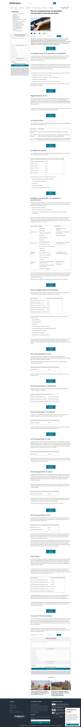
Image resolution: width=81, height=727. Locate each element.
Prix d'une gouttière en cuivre (17, 27)
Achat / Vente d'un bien (34, 712)
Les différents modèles (16, 18)
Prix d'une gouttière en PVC (17, 28)
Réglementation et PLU (16, 16)
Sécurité (40, 708)
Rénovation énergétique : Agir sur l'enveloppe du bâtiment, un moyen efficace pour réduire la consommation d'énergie (60, 693)
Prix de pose (15, 29)
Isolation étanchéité (34, 708)
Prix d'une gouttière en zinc (17, 26)
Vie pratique (28, 7)
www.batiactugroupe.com (32, 725)
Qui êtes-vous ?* (19, 60)
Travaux (16, 7)
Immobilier (22, 7)
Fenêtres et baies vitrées (35, 710)
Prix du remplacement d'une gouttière (19, 21)
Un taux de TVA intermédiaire (17, 30)
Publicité (11, 710)
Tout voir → (61, 716)
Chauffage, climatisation (34, 704)
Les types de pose (16, 17)
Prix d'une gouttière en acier (17, 22)
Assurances (46, 710)
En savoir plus (68, 722)
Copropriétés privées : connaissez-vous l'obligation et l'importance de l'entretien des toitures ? (40, 693)
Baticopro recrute (13, 705)
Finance (41, 710)
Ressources (44, 7)
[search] (54, 3)
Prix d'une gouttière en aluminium (18, 23)
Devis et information (50, 48)
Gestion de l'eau (45, 706)
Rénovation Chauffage (37, 7)
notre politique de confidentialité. (22, 74)
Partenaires (51, 7)
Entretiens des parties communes (36, 706)
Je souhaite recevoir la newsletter (20, 63)
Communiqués (45, 708)
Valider (59, 36)
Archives (11, 708)
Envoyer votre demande (20, 65)
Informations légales (13, 707)
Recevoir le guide (33, 36)
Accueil (11, 7)
